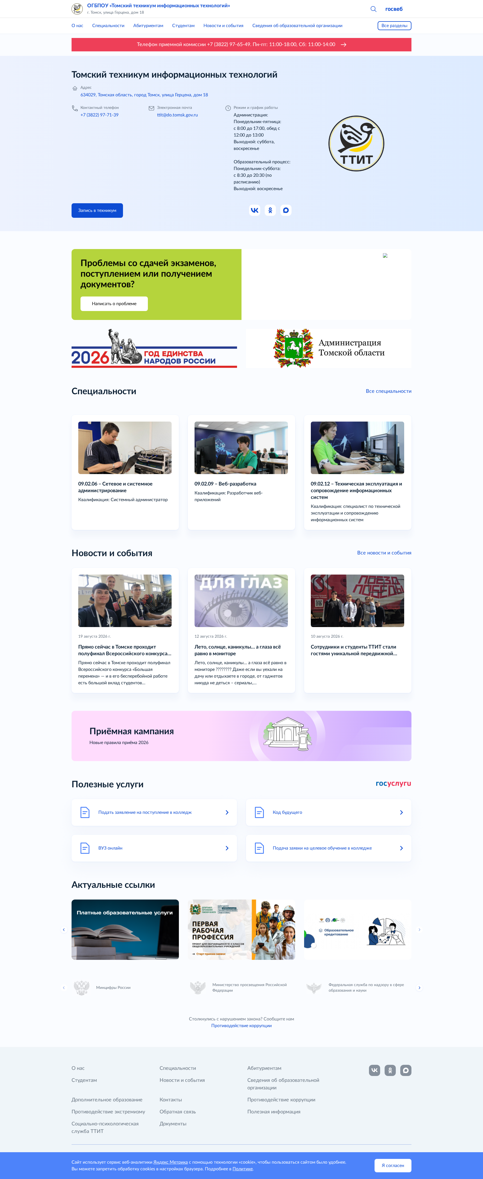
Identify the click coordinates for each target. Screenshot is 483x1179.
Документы (173, 1124)
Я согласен (393, 1165)
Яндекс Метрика (170, 1162)
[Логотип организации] (77, 9)
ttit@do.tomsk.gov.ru (177, 115)
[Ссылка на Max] (286, 210)
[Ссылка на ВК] (255, 210)
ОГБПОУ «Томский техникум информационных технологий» (158, 5)
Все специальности (388, 391)
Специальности (108, 25)
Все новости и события (384, 553)
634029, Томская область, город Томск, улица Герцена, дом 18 (144, 95)
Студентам (183, 25)
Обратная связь (178, 1112)
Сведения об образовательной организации (297, 25)
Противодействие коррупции (241, 1025)
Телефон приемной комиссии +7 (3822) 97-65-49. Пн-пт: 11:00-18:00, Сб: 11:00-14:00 (236, 44)
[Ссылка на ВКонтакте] (374, 1070)
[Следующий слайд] (419, 929)
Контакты (171, 1100)
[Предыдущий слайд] (64, 987)
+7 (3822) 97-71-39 (99, 115)
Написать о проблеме (114, 304)
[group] (125, 930)
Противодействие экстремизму (108, 1112)
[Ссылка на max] (405, 1070)
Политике (243, 1169)
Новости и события (223, 25)
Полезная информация (273, 1112)
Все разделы (395, 25)
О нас (77, 25)
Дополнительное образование (107, 1100)
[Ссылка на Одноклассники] (270, 210)
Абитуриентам (148, 25)
